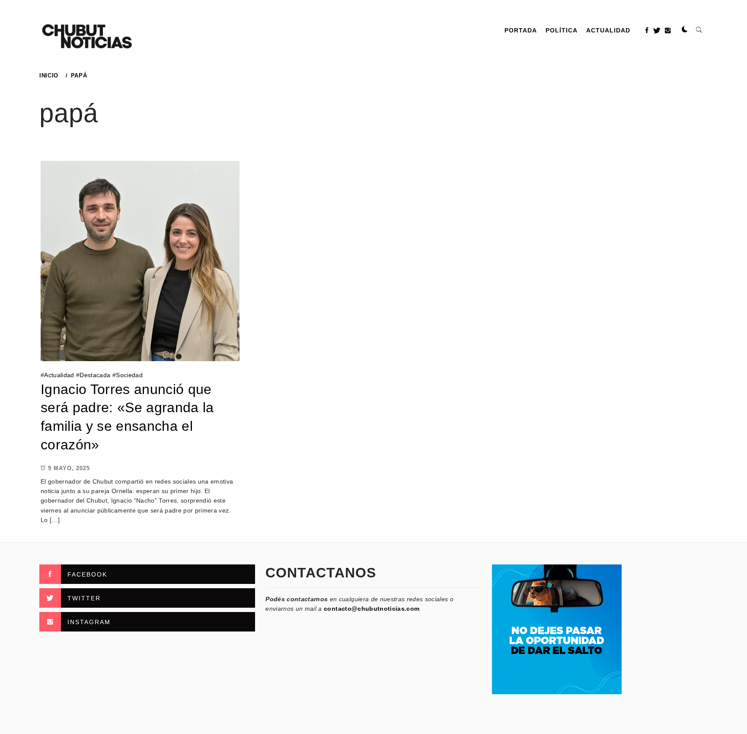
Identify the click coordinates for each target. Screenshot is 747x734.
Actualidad (608, 30)
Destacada (95, 375)
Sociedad (129, 375)
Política (562, 30)
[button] (685, 30)
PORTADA (520, 30)
